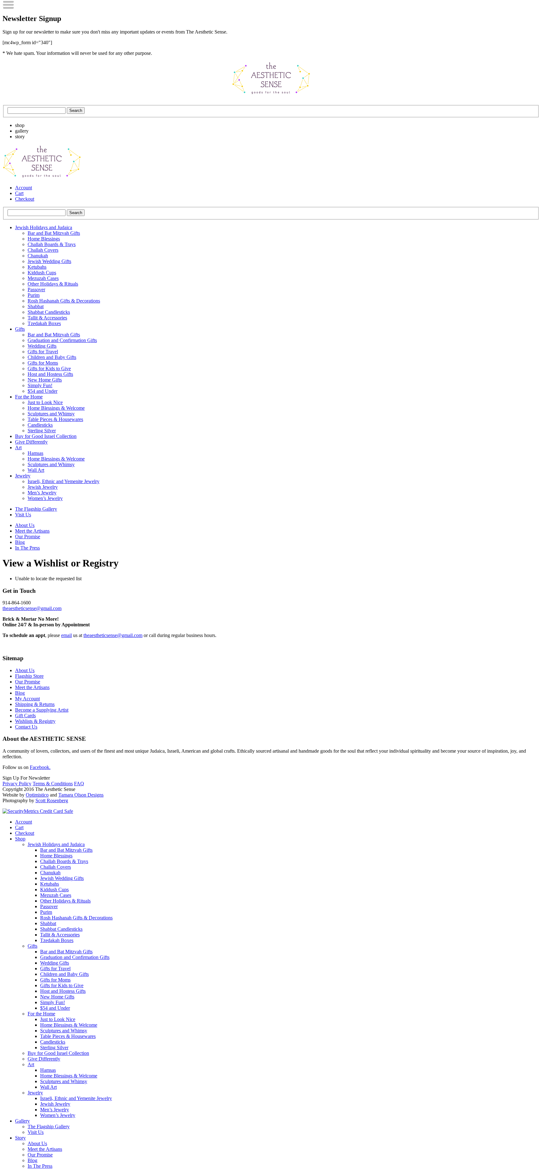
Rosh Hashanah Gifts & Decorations (64, 300)
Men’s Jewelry (42, 492)
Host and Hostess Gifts (50, 374)
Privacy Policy (17, 783)
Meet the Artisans (32, 531)
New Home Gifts (45, 379)
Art (18, 447)
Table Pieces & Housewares (55, 419)
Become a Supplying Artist (41, 710)
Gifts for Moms (43, 363)
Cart (19, 193)
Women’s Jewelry (45, 498)
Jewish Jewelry (43, 487)
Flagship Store (29, 676)
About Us (25, 525)
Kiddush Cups (42, 272)
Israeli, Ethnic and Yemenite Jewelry (63, 481)
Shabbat (36, 306)
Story (20, 1137)
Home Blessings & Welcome (56, 408)
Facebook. (40, 767)
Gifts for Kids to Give (49, 368)
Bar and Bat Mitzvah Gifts (54, 233)
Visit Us (23, 514)
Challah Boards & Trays (52, 244)
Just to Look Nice (45, 402)
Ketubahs (37, 267)
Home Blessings (44, 238)
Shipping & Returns (35, 704)
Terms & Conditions (53, 783)
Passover (36, 289)
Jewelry (22, 475)
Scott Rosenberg (51, 800)
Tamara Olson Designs (81, 795)
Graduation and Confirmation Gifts (62, 340)
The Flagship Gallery (36, 509)
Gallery (22, 1121)
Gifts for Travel (43, 351)
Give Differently (31, 442)
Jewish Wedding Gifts (49, 261)
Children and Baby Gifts (52, 357)
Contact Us (26, 726)
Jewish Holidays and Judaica (43, 227)
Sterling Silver (42, 430)
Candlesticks (40, 425)
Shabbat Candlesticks (49, 312)
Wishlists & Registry (35, 721)
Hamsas (35, 453)
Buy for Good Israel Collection (46, 436)
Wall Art (36, 470)
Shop (20, 838)
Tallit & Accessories (47, 317)
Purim (34, 295)
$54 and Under (42, 391)
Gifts (20, 329)
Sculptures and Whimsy (51, 413)
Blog (20, 542)
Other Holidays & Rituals (53, 284)
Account (23, 187)
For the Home (29, 396)
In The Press (27, 547)
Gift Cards (25, 715)
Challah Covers (43, 250)
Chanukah (38, 255)
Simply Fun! (40, 385)
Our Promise (27, 536)
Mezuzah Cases (43, 278)
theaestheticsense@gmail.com (32, 608)
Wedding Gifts (42, 346)
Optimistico (37, 795)
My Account (27, 698)
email (66, 635)
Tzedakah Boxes (44, 323)
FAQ (79, 783)
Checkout (24, 199)
